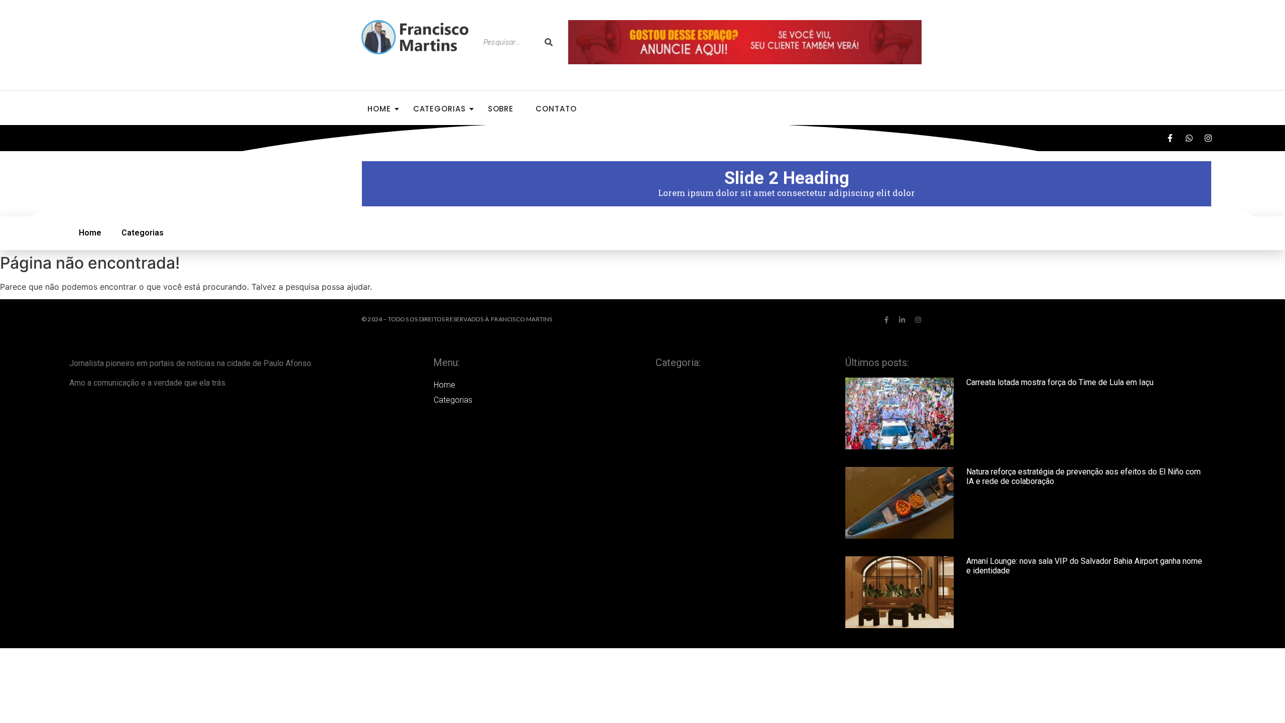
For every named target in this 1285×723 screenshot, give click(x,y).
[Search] (548, 42)
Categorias (439, 108)
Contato (556, 108)
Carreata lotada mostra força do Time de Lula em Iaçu (1059, 382)
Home (379, 108)
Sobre (501, 108)
